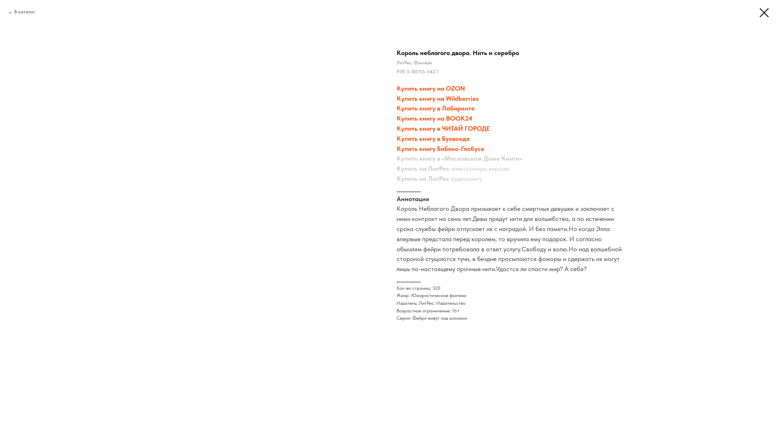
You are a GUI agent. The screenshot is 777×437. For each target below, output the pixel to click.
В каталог (24, 12)
